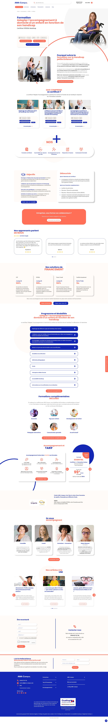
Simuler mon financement (32, 44)
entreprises (33, 7)
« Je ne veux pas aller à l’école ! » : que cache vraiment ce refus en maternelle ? (54, 589)
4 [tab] (54, 608)
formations (20, 7)
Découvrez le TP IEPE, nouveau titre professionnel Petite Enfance (24, 589)
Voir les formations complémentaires (54, 438)
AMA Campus (70, 677)
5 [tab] (55, 608)
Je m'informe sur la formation (65, 81)
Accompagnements (47, 687)
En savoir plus (27, 126)
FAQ (21, 685)
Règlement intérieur (87, 714)
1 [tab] (51, 608)
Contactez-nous (41, 479)
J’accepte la (27, 638)
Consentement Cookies (25, 688)
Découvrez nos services (54, 220)
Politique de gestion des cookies (46, 714)
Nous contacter (45, 303)
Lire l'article (25, 604)
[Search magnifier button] (34, 3)
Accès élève (87, 2)
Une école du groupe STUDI (22, 714)
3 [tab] (53, 608)
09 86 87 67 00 (74, 635)
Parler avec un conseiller (39, 41)
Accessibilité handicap (76, 714)
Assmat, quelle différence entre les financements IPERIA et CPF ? (82, 589)
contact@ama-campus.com (26, 683)
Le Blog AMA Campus (72, 686)
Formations (45, 677)
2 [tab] (52, 608)
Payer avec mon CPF (61, 303)
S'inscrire (75, 667)
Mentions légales (34, 714)
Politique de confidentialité (64, 714)
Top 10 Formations (47, 682)
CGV (56, 714)
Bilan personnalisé (71, 682)
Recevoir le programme (26, 41)
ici (45, 667)
